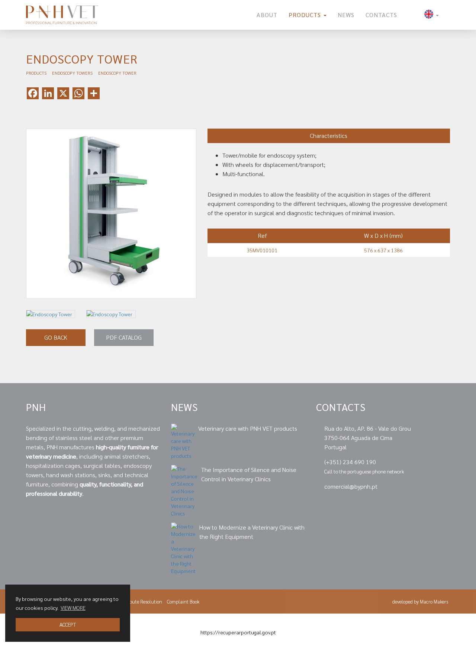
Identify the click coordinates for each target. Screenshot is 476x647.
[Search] (411, 15)
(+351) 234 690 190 (350, 462)
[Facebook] (421, 503)
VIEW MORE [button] (73, 607)
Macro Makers (434, 601)
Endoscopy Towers (72, 73)
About (267, 15)
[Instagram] (446, 503)
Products (36, 73)
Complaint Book (183, 601)
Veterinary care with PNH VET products (247, 428)
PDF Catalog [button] (124, 337)
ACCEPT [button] (68, 624)
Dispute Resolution (142, 601)
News (346, 15)
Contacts (381, 15)
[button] (431, 15)
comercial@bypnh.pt (350, 486)
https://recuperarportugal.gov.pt (238, 632)
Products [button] (306, 15)
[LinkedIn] (395, 503)
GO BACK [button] (55, 337)
